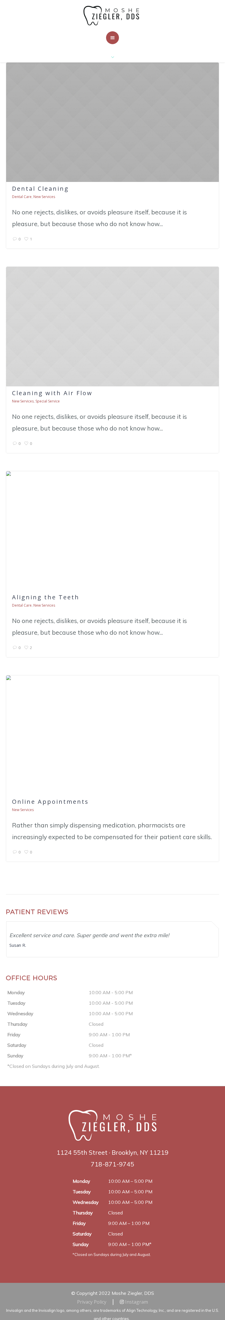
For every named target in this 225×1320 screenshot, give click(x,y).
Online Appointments (50, 802)
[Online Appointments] (112, 735)
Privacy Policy (91, 1302)
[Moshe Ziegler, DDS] (112, 15)
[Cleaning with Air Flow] (112, 326)
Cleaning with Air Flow (52, 393)
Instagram (136, 1302)
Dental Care (22, 196)
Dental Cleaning (40, 188)
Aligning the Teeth (45, 597)
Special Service (47, 401)
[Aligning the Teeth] (112, 531)
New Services (44, 196)
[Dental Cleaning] (112, 122)
